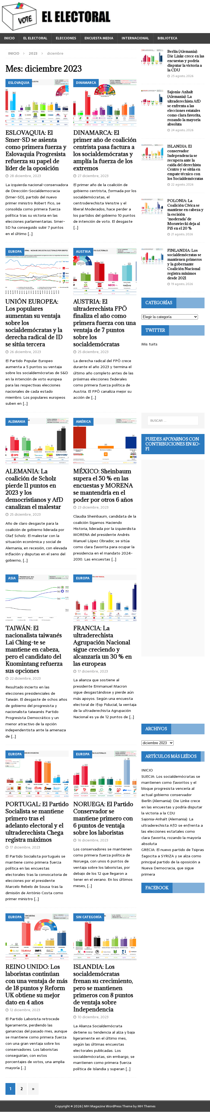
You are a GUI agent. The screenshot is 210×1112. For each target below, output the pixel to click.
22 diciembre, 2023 (25, 678)
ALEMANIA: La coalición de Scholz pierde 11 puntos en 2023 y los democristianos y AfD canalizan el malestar (34, 489)
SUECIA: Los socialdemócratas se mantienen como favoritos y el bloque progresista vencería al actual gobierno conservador (170, 785)
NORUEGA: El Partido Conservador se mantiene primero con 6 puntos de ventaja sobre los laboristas (103, 818)
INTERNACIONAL (135, 38)
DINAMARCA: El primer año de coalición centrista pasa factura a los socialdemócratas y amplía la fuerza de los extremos (104, 150)
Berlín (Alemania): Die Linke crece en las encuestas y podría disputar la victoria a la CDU (185, 60)
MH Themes (146, 1106)
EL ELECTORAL (35, 38)
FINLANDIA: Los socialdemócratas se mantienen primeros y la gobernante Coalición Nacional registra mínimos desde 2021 (184, 264)
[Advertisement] (172, 380)
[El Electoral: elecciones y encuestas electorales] (57, 30)
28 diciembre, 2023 (25, 176)
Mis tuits (149, 344)
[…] (30, 234)
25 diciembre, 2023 (93, 352)
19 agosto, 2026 (182, 283)
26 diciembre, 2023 (25, 352)
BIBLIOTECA (167, 38)
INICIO (9, 38)
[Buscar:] (173, 420)
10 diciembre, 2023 (93, 1017)
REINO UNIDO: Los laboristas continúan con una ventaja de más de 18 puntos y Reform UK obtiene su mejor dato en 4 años (36, 984)
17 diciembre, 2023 (93, 671)
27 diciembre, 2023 (93, 176)
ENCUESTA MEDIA (98, 38)
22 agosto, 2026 (182, 184)
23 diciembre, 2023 (93, 507)
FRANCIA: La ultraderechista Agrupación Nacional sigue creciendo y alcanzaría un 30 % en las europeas (102, 645)
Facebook (156, 887)
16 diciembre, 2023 (93, 840)
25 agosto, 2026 (182, 76)
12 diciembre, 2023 (25, 1010)
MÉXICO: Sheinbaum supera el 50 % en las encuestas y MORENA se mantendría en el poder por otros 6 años (103, 485)
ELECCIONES (66, 38)
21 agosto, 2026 (182, 234)
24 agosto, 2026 (182, 130)
